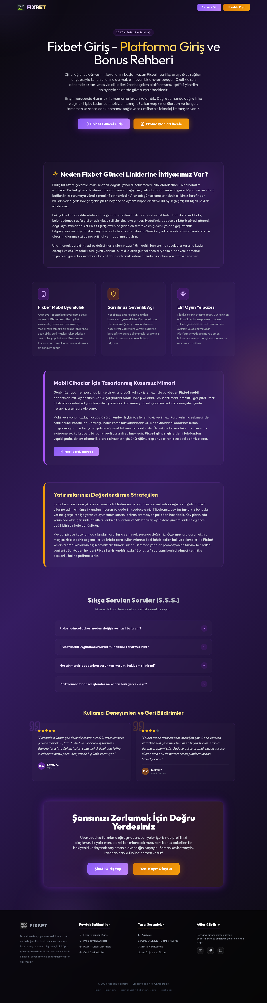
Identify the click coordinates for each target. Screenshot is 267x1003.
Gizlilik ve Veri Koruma (150, 946)
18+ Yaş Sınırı (145, 935)
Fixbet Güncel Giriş (106, 124)
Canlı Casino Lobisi (94, 952)
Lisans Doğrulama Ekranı (152, 952)
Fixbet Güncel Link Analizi (97, 946)
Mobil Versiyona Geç (78, 451)
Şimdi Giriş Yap (108, 868)
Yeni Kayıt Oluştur (156, 868)
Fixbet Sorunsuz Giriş (95, 935)
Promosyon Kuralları (95, 940)
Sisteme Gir (209, 7)
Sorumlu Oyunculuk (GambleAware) (158, 940)
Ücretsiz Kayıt (236, 7)
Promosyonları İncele (164, 124)
